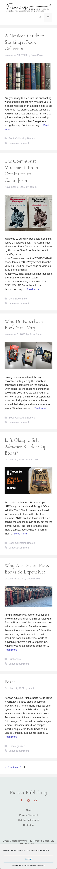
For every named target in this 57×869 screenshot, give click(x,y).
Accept (28, 859)
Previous (11, 767)
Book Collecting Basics (22, 138)
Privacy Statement (37, 865)
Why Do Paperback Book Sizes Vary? (24, 324)
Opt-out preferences (20, 865)
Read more (33, 289)
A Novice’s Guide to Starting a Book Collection (24, 42)
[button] (40, 17)
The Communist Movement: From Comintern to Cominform (21, 170)
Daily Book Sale (18, 298)
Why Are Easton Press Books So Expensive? (27, 568)
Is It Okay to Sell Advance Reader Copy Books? (27, 446)
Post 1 (10, 681)
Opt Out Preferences (28, 820)
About (28, 810)
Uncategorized (17, 746)
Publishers (15, 659)
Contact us (28, 825)
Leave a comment (19, 143)
